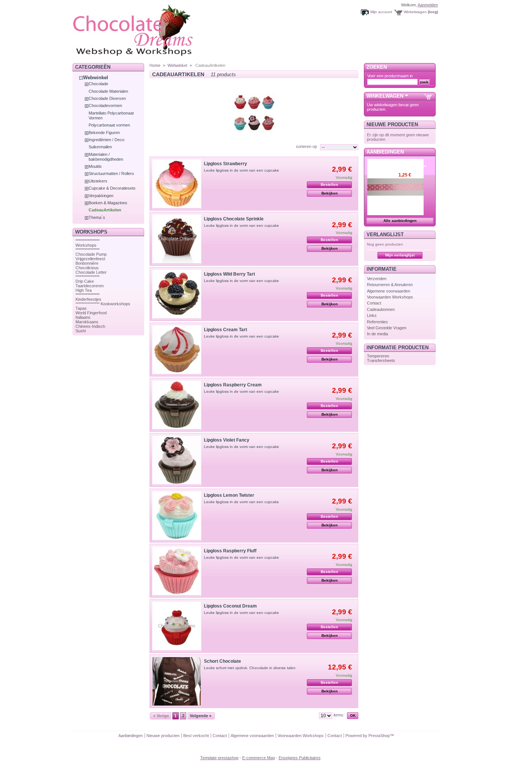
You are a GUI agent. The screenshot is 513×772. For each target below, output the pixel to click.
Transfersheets (381, 360)
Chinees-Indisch (90, 326)
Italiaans (83, 317)
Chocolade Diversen (107, 98)
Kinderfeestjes (88, 299)
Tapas (81, 308)
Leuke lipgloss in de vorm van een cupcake (241, 170)
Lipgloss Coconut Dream (230, 606)
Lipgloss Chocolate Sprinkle (234, 219)
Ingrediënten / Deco (106, 139)
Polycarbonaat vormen (109, 125)
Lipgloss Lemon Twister (229, 495)
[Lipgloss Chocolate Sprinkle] (176, 239)
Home (154, 65)
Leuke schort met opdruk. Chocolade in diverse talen (250, 668)
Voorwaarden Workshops (390, 297)
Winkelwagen (415, 12)
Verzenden (376, 278)
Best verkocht (196, 735)
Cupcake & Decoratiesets (112, 188)
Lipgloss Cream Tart (225, 329)
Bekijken (329, 193)
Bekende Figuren (104, 132)
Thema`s (97, 217)
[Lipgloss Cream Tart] (176, 350)
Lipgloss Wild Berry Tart (229, 274)
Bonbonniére (86, 263)
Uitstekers (98, 181)
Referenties (377, 322)
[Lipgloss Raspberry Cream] (176, 405)
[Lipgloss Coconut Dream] (176, 626)
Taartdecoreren (89, 285)
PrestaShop (379, 735)
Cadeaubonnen (381, 309)
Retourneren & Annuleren (390, 284)
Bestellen (329, 184)
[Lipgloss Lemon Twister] (176, 516)
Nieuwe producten (392, 124)
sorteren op (306, 146)
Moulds (95, 166)
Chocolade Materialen (108, 91)
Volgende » (200, 715)
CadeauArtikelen (105, 210)
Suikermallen (100, 147)
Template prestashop (219, 757)
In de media (377, 334)
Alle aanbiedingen (399, 221)
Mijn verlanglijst (400, 255)
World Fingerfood (91, 313)
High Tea (83, 290)
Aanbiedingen (385, 152)
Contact (374, 303)
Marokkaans (86, 322)
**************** (87, 240)
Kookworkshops (115, 304)
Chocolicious (87, 267)
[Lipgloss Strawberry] (176, 184)
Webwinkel (95, 77)
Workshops (86, 245)
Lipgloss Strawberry (225, 163)
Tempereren (378, 356)
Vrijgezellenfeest (90, 258)
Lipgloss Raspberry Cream (233, 385)
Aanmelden (428, 5)
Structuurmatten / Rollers (111, 173)
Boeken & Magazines (108, 203)
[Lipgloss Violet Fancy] (176, 461)
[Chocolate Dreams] (147, 58)
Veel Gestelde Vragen (386, 328)
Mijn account (381, 12)
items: (338, 715)
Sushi (80, 331)
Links (372, 315)
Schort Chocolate (222, 661)
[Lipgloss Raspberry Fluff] (176, 571)
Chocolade (98, 83)
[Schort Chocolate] (176, 682)
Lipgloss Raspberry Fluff (230, 550)
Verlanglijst (385, 234)
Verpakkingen (101, 195)
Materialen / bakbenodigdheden (106, 156)
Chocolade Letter (91, 272)
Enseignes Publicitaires (300, 757)
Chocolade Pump (91, 254)
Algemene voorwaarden (388, 291)
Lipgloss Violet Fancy (226, 440)
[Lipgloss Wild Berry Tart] (176, 295)
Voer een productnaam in (390, 76)
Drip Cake (84, 281)
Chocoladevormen (105, 105)
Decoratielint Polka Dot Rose (412, 163)
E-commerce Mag (258, 757)
